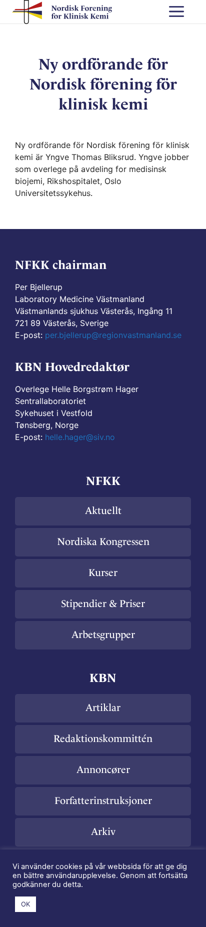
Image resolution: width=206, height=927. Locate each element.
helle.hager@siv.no (80, 437)
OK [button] (25, 904)
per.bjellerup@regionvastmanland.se (113, 335)
